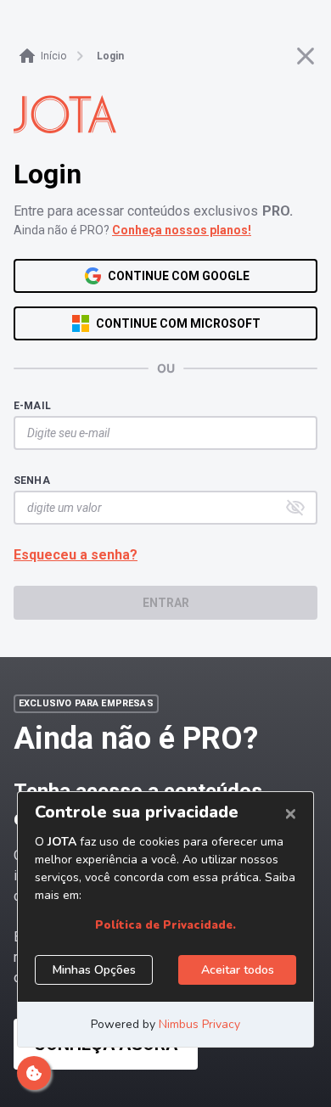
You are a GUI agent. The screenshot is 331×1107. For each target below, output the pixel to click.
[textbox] (157, 433)
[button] (295, 507)
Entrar (166, 603)
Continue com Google (179, 276)
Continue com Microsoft (178, 323)
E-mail (32, 406)
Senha (32, 480)
